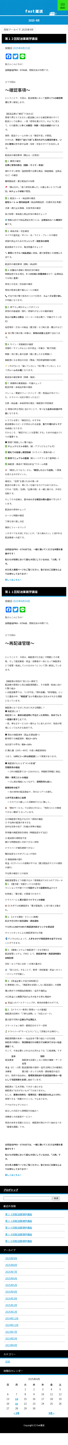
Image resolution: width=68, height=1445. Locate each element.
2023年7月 (11, 1332)
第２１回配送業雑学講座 (18, 1221)
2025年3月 (11, 1298)
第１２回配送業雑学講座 (21, 39)
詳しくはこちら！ (13, 579)
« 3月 (16, 1413)
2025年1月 (11, 1311)
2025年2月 (11, 1305)
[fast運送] (34, 8)
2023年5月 (11, 1338)
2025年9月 (11, 1258)
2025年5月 (11, 1285)
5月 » (51, 1413)
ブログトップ (10, 1190)
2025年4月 (11, 1291)
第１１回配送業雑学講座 (21, 592)
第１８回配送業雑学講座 (18, 1241)
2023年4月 (11, 1345)
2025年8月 (11, 1265)
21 (16, 1403)
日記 (7, 1361)
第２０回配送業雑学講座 (18, 1227)
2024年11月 (11, 1325)
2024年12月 (11, 1318)
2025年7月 (11, 1271)
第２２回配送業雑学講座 (18, 1214)
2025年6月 (11, 1278)
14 (16, 1399)
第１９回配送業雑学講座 (18, 1234)
